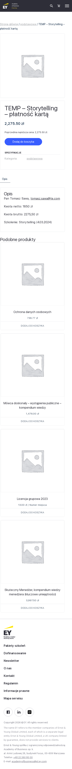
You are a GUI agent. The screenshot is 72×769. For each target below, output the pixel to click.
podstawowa (28, 24)
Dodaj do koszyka (23, 141)
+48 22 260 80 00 (23, 757)
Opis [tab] (4, 179)
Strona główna (9, 24)
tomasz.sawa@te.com (45, 198)
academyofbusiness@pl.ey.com (29, 761)
